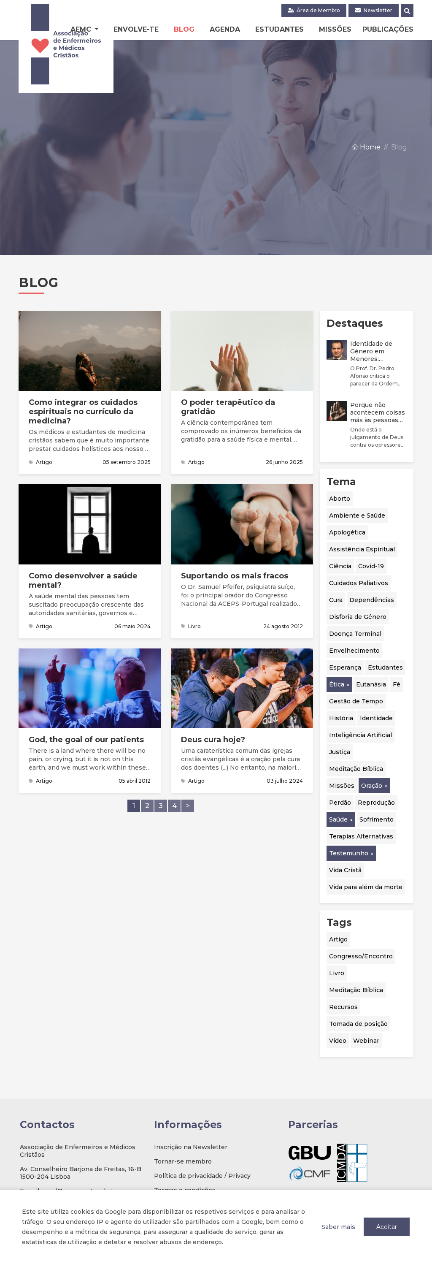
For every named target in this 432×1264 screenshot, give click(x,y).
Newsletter (377, 10)
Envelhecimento (354, 650)
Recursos (343, 1007)
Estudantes (279, 29)
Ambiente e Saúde (357, 515)
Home (369, 147)
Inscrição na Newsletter (190, 1147)
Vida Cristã (345, 870)
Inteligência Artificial (360, 735)
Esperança (345, 667)
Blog (184, 29)
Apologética (347, 532)
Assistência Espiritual (362, 549)
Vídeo (337, 1040)
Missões (335, 29)
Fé (396, 684)
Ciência (340, 566)
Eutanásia (371, 684)
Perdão (340, 802)
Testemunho (348, 853)
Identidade (376, 718)
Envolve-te (136, 29)
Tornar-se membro (183, 1161)
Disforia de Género (357, 617)
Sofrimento (376, 819)
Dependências (371, 600)
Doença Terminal (355, 633)
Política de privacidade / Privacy (202, 1176)
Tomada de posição (358, 1024)
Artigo (338, 939)
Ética (336, 684)
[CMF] (310, 1173)
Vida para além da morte (365, 887)
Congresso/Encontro (361, 956)
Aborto (339, 498)
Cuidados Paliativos (358, 583)
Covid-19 (371, 566)
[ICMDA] (352, 1163)
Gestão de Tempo (356, 701)
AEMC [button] (81, 29)
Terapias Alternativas (361, 836)
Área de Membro (317, 10)
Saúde (338, 819)
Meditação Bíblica (356, 769)
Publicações (387, 29)
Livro (336, 973)
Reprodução (376, 802)
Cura (336, 600)
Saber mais (338, 1227)
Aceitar (386, 1227)
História (341, 718)
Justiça (339, 752)
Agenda (225, 29)
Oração (371, 785)
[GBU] (310, 1153)
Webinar (366, 1040)
